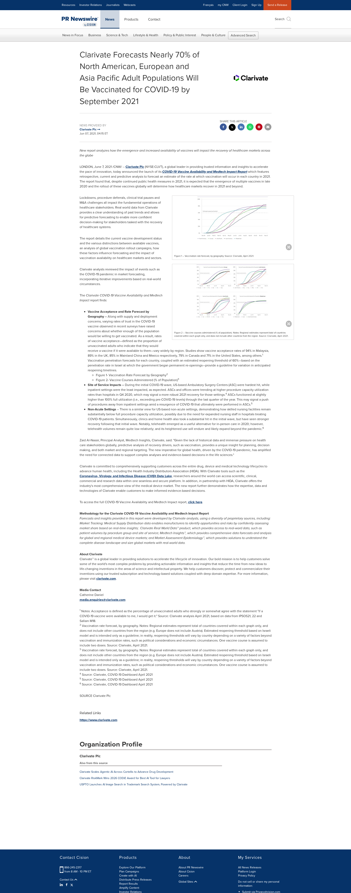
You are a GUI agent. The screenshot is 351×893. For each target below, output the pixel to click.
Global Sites (186, 882)
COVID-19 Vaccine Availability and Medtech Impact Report (204, 171)
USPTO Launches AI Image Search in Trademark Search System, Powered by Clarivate (133, 784)
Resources (68, 5)
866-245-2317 (72, 867)
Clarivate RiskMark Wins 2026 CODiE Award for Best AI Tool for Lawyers (125, 778)
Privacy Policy (246, 875)
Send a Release (277, 5)
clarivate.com (106, 578)
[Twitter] (71, 885)
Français (208, 5)
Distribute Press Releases (135, 880)
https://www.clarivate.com (98, 720)
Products (131, 19)
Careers (183, 875)
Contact (154, 19)
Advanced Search (243, 35)
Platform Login (247, 871)
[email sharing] (267, 127)
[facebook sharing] (223, 127)
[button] (233, 222)
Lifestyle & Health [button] (145, 35)
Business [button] (94, 35)
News (110, 19)
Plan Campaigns (129, 871)
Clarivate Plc (135, 166)
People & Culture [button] (213, 35)
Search (280, 19)
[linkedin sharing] (241, 127)
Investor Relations (90, 5)
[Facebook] (66, 885)
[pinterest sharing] (259, 127)
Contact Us (67, 880)
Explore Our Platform (132, 867)
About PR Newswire (191, 867)
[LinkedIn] (62, 885)
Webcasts (130, 5)
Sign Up (256, 5)
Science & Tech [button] (117, 35)
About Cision (187, 871)
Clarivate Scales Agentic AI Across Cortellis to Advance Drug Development (126, 772)
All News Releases (249, 867)
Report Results (128, 884)
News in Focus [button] (72, 35)
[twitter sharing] (232, 128)
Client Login (240, 5)
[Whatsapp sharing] (250, 127)
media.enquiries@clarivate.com (103, 599)
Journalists (113, 5)
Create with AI (128, 875)
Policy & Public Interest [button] (180, 35)
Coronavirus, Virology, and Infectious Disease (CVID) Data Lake (126, 476)
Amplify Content (129, 888)
